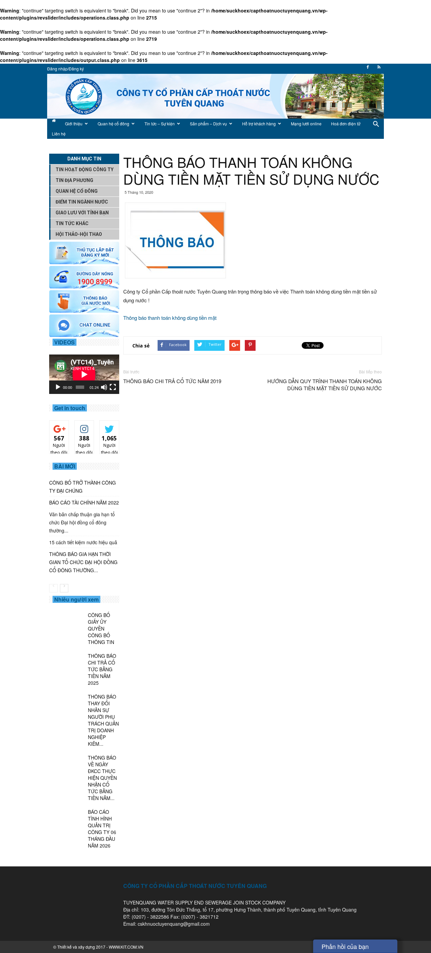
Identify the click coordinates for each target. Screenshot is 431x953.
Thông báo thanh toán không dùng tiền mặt (170, 317)
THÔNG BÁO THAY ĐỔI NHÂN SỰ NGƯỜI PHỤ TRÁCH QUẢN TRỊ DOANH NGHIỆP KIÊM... (103, 720)
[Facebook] (368, 69)
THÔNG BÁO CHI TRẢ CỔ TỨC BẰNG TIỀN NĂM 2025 (102, 669)
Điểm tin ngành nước (82, 202)
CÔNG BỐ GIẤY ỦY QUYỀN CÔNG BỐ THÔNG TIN (101, 628)
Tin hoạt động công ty (84, 169)
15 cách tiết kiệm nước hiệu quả (83, 542)
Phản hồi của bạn (345, 946)
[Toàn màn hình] (112, 387)
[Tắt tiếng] (104, 387)
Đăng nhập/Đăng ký (65, 68)
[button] (376, 129)
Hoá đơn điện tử (345, 123)
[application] (84, 374)
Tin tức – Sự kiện (159, 123)
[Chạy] (58, 387)
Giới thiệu (73, 123)
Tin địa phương (74, 180)
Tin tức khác (72, 223)
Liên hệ (59, 133)
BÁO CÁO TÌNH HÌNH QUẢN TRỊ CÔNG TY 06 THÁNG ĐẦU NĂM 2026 (102, 828)
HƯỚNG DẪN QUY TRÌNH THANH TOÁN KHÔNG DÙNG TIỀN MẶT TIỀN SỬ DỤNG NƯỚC (324, 384)
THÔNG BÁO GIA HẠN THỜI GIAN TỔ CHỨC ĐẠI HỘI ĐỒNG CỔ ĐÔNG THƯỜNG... (83, 562)
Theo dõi (59, 428)
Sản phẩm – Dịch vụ (208, 123)
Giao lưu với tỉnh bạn (82, 212)
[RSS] (379, 69)
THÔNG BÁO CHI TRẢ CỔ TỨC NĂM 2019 (172, 381)
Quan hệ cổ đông (113, 123)
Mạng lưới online (306, 123)
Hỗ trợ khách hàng (259, 123)
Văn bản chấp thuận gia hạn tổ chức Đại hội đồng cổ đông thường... (82, 522)
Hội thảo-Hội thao (79, 234)
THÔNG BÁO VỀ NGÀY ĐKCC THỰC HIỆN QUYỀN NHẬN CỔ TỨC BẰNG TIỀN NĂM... (102, 777)
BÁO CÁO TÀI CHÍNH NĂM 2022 (84, 502)
